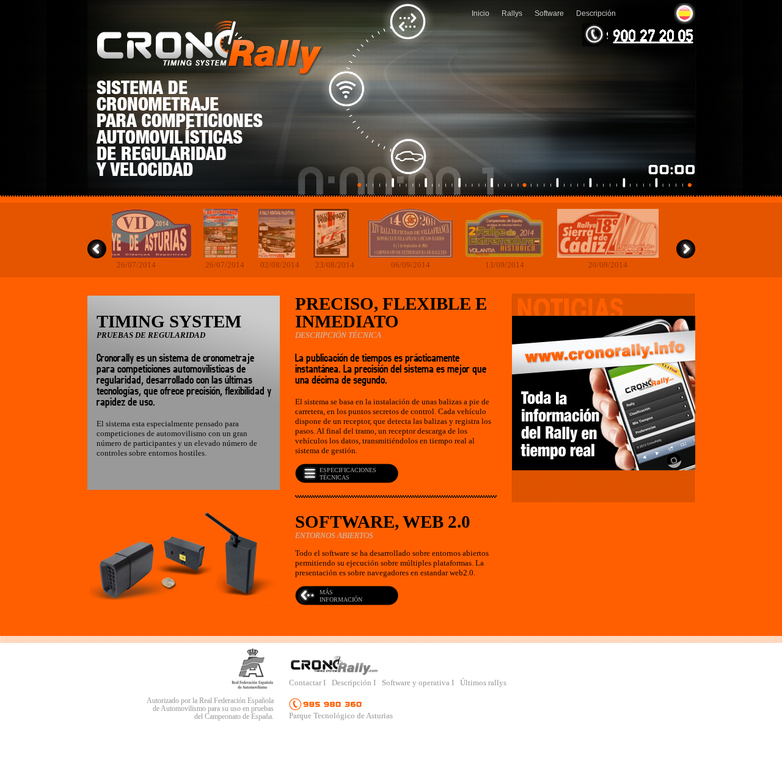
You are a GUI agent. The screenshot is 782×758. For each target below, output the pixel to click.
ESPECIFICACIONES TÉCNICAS (348, 474)
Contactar (306, 682)
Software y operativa (416, 682)
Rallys (512, 13)
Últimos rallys (483, 682)
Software (549, 13)
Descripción (596, 13)
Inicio (480, 13)
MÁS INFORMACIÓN (341, 596)
